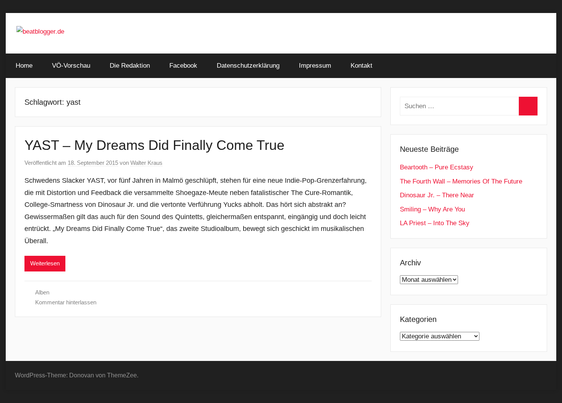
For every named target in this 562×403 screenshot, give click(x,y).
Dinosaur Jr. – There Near (437, 195)
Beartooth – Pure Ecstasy (436, 167)
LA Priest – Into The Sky (434, 223)
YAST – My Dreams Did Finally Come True (154, 145)
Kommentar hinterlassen (65, 302)
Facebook (183, 65)
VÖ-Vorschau (71, 65)
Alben (42, 292)
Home (24, 65)
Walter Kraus (146, 162)
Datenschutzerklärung (248, 65)
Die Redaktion (130, 65)
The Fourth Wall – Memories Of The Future (461, 181)
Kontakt (361, 65)
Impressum (315, 65)
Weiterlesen (45, 263)
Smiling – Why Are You (432, 209)
